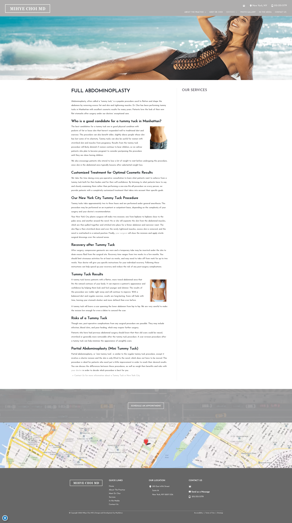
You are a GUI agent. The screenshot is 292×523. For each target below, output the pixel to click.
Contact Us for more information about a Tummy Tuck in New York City (107, 376)
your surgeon (121, 233)
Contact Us (113, 504)
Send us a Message (201, 492)
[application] (205, 12)
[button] (146, 406)
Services (112, 497)
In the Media (114, 501)
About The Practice (117, 490)
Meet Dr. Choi (114, 493)
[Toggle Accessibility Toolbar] (5, 518)
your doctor (76, 370)
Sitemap (220, 513)
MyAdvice (119, 513)
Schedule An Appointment (146, 406)
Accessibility (198, 513)
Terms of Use (210, 513)
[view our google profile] (244, 6)
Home (111, 486)
